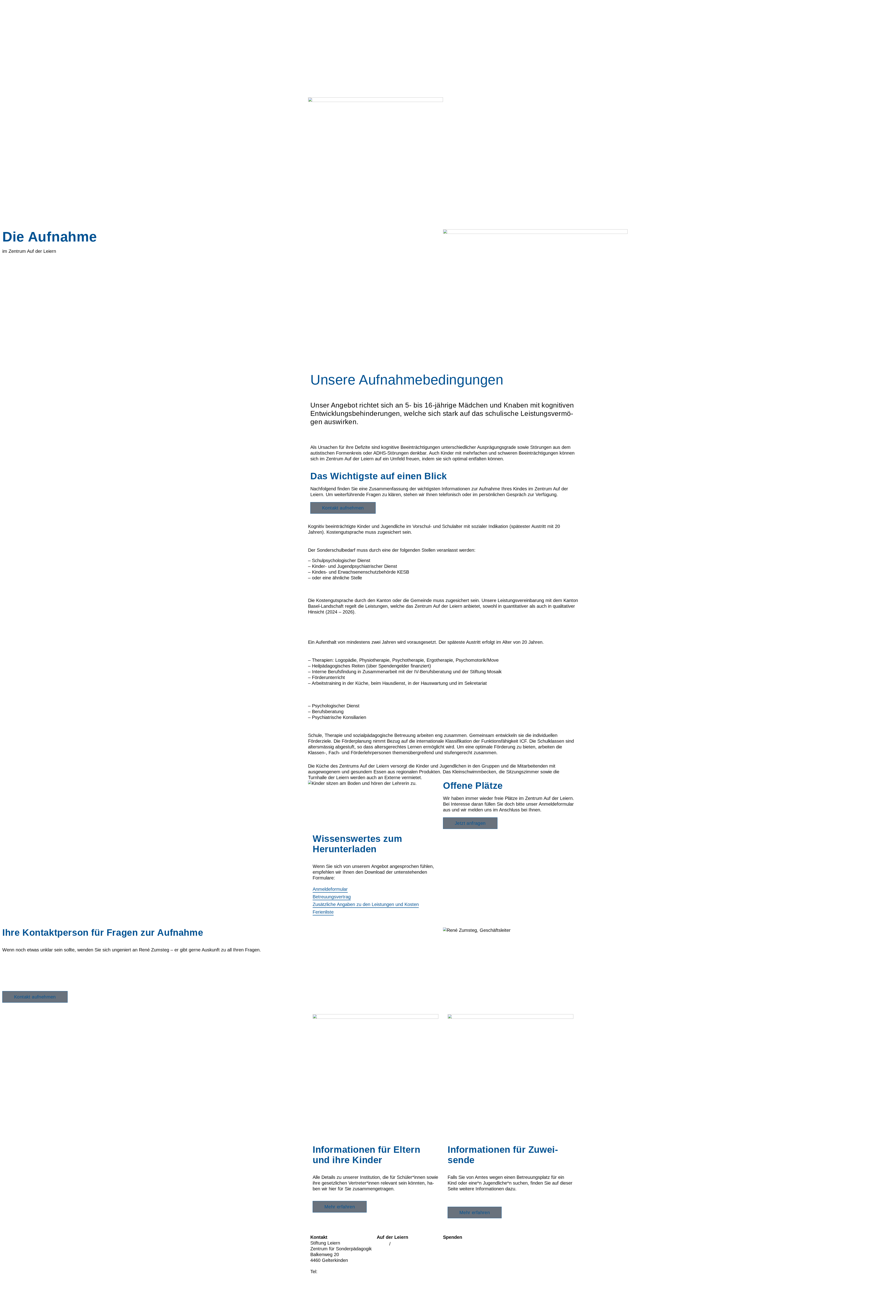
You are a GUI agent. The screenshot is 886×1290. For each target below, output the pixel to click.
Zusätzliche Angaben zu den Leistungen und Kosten (366, 904)
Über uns (452, 84)
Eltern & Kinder (459, 76)
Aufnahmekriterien (326, 519)
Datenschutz (522, 1245)
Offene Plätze (391, 1259)
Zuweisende (456, 69)
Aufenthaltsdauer (325, 635)
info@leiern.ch (325, 1279)
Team (448, 92)
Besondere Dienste (327, 694)
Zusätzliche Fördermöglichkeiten (341, 648)
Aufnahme (453, 61)
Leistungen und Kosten (331, 589)
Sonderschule (457, 31)
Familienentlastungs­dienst (469, 46)
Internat (451, 23)
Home (449, 8)
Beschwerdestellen (528, 1253)
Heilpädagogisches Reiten (469, 1243)
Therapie (452, 38)
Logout (399, 1243)
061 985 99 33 (17, 977)
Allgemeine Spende (462, 1251)
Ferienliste (323, 912)
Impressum (521, 1238)
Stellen (450, 99)
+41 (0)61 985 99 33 (340, 1271)
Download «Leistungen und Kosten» (345, 623)
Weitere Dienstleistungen (333, 759)
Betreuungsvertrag (332, 896)
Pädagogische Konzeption (334, 728)
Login (382, 1243)
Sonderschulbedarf (327, 538)
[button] (443, 520)
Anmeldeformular (330, 889)
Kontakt (451, 107)
